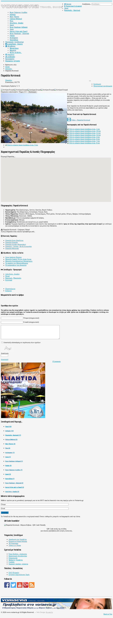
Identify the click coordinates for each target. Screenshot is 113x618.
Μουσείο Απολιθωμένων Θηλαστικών (18, 261)
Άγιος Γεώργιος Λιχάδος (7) (13, 470)
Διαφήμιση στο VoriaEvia (18, 539)
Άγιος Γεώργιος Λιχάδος (18, 12)
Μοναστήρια (14, 48)
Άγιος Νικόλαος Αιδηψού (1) (14, 461)
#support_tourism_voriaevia (18, 564)
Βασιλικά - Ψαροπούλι (13, 278)
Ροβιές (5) (8, 465)
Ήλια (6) (7, 448)
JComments (56, 361)
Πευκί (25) (8, 426)
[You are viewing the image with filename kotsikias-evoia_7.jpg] (83, 141)
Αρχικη (68, 4)
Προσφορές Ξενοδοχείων (14, 42)
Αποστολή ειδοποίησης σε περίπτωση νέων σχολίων (21, 342)
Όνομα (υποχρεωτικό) (31, 318)
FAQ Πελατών (14, 573)
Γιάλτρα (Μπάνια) (16, 19)
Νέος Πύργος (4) (10, 444)
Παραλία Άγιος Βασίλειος (14, 240)
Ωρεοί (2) (8, 474)
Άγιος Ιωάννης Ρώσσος (13, 257)
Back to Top (108, 614)
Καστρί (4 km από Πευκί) (18, 31)
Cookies (11, 562)
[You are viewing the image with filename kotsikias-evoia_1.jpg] (83, 129)
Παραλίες (10, 55)
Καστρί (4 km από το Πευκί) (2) (14, 487)
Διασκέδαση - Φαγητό (15, 44)
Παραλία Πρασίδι (11, 242)
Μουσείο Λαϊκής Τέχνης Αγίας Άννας (18, 259)
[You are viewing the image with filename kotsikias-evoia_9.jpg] (21, 145)
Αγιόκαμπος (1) (10, 452)
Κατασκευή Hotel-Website (18, 541)
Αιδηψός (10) (9, 431)
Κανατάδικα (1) (9, 478)
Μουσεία (13, 50)
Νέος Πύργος (14, 17)
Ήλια (11, 21)
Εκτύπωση (97, 84)
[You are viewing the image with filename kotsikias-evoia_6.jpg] (83, 139)
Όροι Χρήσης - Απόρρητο (18, 554)
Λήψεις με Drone (15, 545)
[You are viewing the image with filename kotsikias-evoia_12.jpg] (84, 135)
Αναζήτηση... (86, 4)
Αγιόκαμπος (14, 38)
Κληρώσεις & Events (12, 61)
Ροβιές (12, 36)
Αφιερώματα (9, 59)
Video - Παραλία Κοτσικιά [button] (80, 120)
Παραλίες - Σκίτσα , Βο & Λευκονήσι (18, 246)
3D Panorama (13, 543)
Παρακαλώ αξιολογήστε (9, 92)
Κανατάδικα (14, 40)
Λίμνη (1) (8, 457)
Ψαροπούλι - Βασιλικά (72, 10)
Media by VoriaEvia (16, 560)
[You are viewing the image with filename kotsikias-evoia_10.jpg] (84, 131)
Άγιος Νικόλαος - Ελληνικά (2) (14, 483)
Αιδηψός (13, 15)
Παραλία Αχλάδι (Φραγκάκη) (15, 244)
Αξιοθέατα (11, 46)
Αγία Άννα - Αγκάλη (16, 23)
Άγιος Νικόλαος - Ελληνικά (19, 33)
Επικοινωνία (13, 558)
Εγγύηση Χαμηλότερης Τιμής (19, 575)
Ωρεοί (12, 25)
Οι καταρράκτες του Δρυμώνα (15, 265)
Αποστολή (4, 359)
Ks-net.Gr (49, 612)
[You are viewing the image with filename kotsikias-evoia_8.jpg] (83, 143)
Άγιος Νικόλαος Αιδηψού (18, 27)
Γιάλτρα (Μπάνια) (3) (11, 439)
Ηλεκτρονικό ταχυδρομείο (102, 86)
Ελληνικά (8, 280)
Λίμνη (12, 29)
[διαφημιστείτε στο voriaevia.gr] (56, 608)
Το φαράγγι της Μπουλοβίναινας (16, 263)
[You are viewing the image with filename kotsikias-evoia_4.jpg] (83, 137)
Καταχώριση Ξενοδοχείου (18, 556)
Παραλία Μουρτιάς (12, 248)
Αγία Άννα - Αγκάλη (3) (12, 491)
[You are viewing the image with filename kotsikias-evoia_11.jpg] (84, 133)
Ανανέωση (4, 353)
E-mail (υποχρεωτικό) (31, 322)
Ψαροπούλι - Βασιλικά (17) (13, 435)
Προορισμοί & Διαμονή (73, 6)
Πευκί (66, 8)
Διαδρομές (11, 57)
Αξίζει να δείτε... (16, 52)
